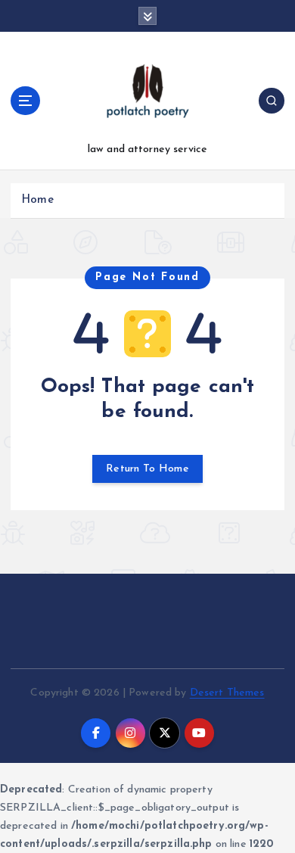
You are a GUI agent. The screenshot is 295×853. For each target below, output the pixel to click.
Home (37, 200)
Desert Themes (227, 693)
